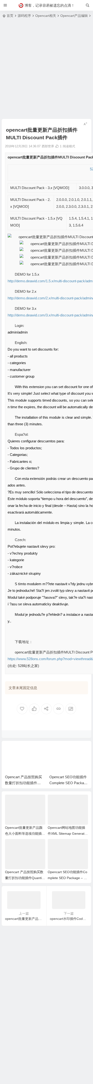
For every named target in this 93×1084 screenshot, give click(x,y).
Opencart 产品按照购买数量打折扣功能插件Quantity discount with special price (24, 878)
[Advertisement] (46, 70)
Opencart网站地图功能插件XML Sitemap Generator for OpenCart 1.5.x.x (68, 833)
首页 (10, 16)
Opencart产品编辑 (74, 16)
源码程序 (24, 16)
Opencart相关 (45, 16)
